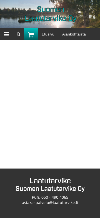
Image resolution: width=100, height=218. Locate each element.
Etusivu (48, 34)
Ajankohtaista (74, 34)
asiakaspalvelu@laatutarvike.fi (50, 202)
